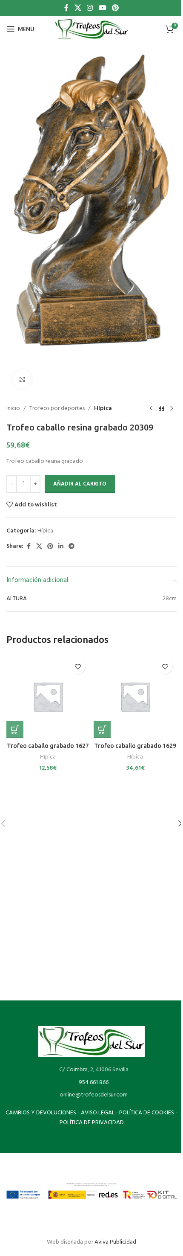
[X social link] (77, 8)
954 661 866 (94, 1082)
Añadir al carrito (79, 484)
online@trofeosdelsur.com (94, 1095)
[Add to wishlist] (77, 666)
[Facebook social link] (66, 8)
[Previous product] (151, 409)
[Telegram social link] (71, 547)
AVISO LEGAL (97, 1113)
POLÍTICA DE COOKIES (146, 1113)
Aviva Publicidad (115, 1242)
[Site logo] (91, 29)
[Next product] (171, 409)
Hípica (103, 408)
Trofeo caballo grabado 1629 (135, 745)
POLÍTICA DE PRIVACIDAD (92, 1123)
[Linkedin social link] (61, 547)
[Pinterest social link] (115, 8)
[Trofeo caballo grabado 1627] (47, 696)
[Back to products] (161, 409)
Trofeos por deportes (57, 408)
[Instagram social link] (90, 8)
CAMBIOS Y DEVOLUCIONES (41, 1113)
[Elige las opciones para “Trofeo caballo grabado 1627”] (14, 729)
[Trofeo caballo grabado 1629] (135, 696)
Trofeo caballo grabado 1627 (48, 745)
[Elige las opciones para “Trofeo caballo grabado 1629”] (102, 729)
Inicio (13, 408)
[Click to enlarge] (22, 379)
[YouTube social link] (102, 8)
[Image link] (91, 1042)
